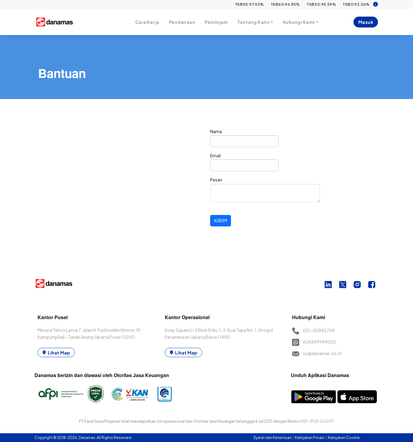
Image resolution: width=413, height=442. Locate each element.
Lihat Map (59, 352)
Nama (216, 131)
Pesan (216, 179)
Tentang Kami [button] (253, 22)
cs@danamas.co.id (322, 353)
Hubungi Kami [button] (299, 22)
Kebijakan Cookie (344, 437)
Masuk (365, 22)
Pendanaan (182, 22)
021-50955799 (319, 330)
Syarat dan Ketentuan (272, 437)
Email (215, 155)
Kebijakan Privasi (310, 437)
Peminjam (216, 22)
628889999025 (319, 341)
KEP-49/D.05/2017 (317, 421)
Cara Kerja (147, 22)
